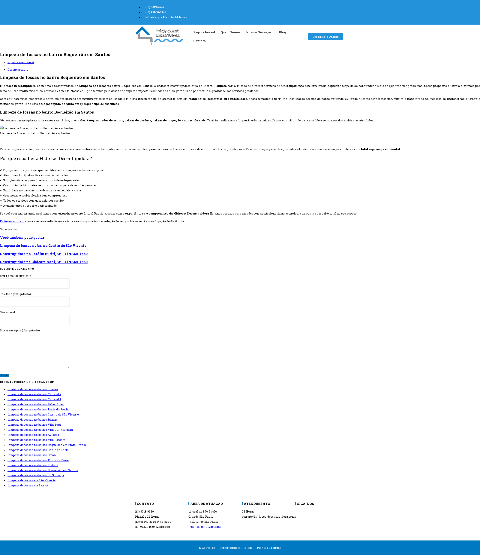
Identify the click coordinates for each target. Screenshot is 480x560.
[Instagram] (311, 513)
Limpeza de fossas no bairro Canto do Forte (38, 450)
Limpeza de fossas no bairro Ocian (32, 455)
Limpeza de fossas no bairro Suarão (33, 389)
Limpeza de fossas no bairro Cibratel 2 (34, 394)
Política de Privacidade (204, 526)
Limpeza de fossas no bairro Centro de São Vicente (43, 245)
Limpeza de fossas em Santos (28, 485)
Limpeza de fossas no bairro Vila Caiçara (36, 440)
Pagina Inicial (204, 32)
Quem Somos (231, 32)
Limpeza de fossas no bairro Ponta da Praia (38, 460)
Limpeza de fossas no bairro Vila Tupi (34, 424)
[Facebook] (300, 513)
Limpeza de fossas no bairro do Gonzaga (36, 475)
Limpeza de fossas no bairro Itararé (33, 419)
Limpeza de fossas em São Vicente (32, 480)
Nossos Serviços (259, 32)
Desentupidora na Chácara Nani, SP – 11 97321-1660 (44, 262)
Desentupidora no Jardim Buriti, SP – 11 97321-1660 (44, 253)
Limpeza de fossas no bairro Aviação (33, 435)
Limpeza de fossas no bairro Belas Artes (36, 404)
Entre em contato (12, 221)
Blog (282, 32)
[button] (259, 32)
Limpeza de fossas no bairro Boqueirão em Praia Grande (47, 445)
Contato (199, 41)
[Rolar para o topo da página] (1, 557)
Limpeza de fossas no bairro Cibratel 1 (34, 399)
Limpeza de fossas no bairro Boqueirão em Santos (43, 470)
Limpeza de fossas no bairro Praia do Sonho (39, 409)
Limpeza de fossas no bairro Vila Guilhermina (40, 429)
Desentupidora (18, 69)
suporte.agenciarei (21, 62)
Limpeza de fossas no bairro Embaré (33, 465)
